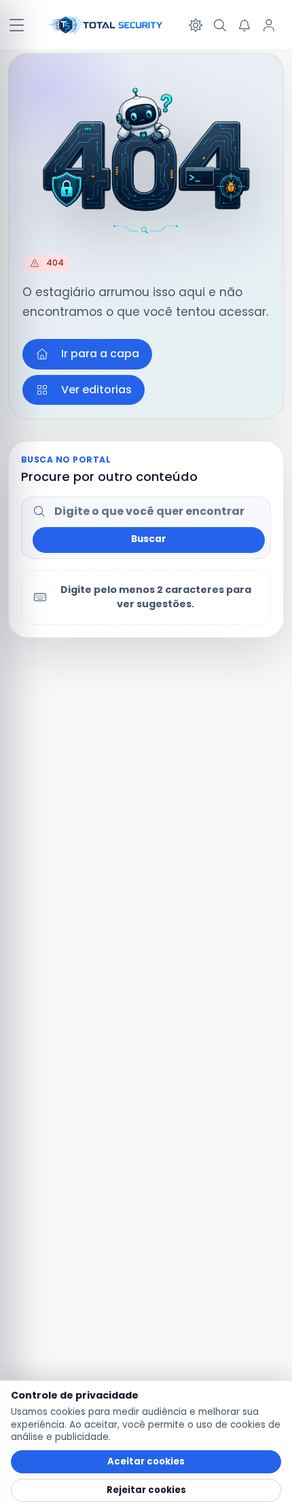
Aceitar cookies (146, 1461)
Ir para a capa (100, 353)
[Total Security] (106, 25)
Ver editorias (96, 389)
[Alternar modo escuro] (195, 25)
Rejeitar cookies (146, 1490)
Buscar (148, 539)
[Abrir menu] (16, 25)
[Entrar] (269, 25)
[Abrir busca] (220, 25)
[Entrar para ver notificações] (244, 25)
